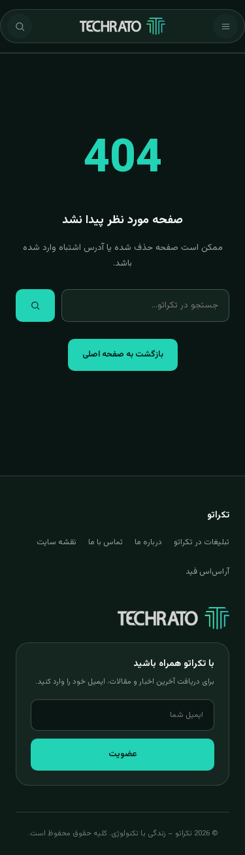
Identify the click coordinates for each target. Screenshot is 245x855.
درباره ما (148, 542)
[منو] (225, 26)
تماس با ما (105, 542)
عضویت (122, 754)
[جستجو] (19, 26)
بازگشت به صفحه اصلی (122, 354)
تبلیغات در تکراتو (201, 542)
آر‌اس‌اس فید (207, 571)
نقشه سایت (56, 542)
